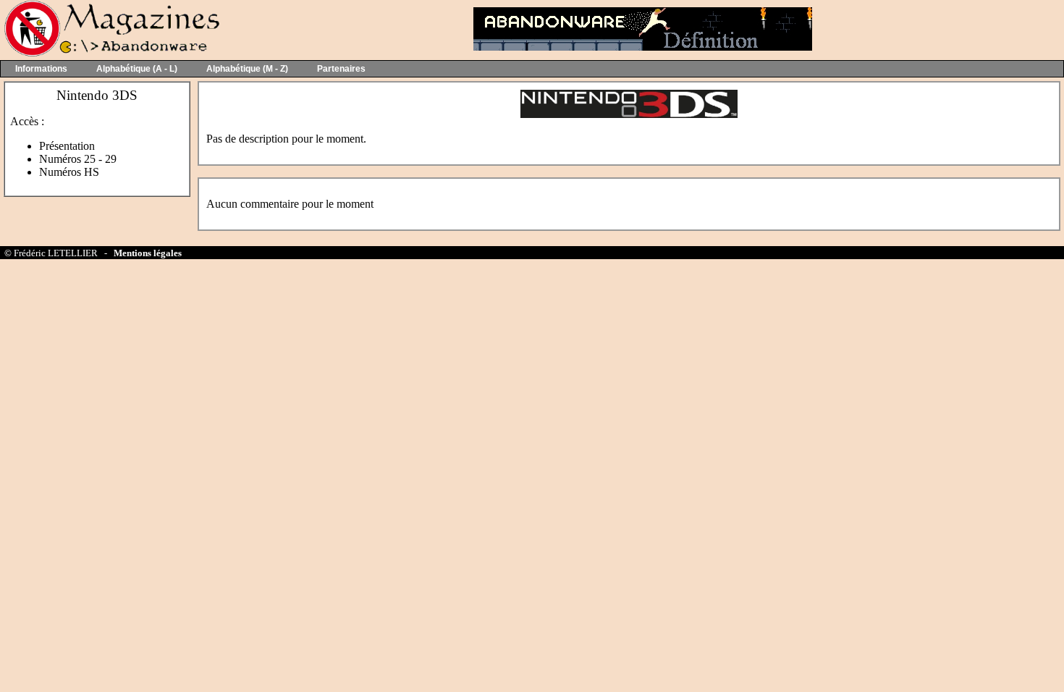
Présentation (67, 146)
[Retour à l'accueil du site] (110, 53)
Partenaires (341, 69)
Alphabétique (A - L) (136, 69)
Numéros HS (69, 172)
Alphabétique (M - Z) (247, 69)
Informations (41, 69)
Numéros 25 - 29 (78, 159)
